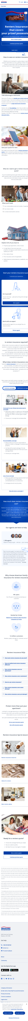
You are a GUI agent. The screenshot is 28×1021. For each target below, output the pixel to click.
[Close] (26, 1004)
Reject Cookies (8, 1013)
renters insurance (11, 364)
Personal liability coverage (10, 440)
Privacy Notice (20, 1009)
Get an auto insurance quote (16, 722)
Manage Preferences (14, 1018)
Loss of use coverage (8, 476)
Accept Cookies (20, 1013)
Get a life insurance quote (16, 725)
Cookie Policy (13, 1009)
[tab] (9, 388)
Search (22, 2)
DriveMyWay (13, 108)
